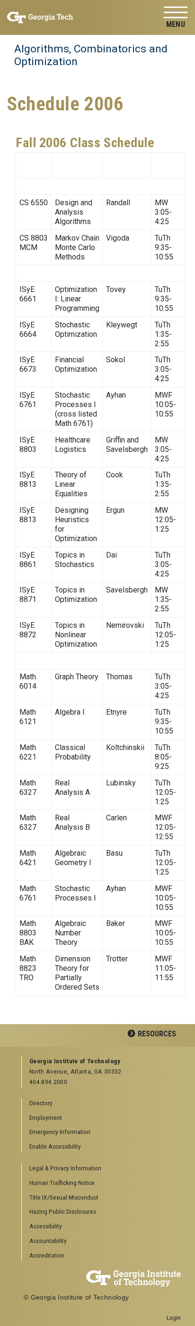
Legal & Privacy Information (65, 1168)
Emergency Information (59, 1131)
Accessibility (45, 1226)
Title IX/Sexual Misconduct (63, 1197)
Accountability (48, 1240)
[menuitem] (101, 1168)
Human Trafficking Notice (62, 1182)
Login (174, 1317)
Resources (157, 1033)
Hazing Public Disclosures (62, 1211)
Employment (45, 1117)
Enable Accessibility (55, 1146)
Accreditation (46, 1255)
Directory (41, 1103)
